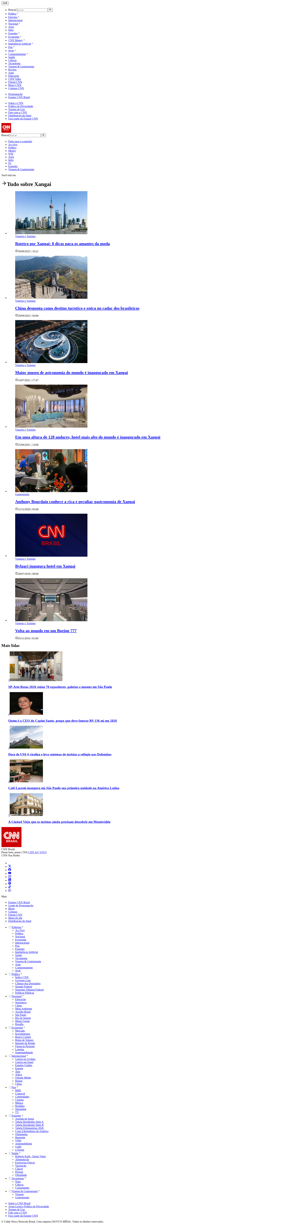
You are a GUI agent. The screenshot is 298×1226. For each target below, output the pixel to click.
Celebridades (22, 1096)
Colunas (12, 911)
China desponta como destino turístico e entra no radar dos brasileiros (77, 308)
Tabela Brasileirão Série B (29, 1125)
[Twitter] (9, 866)
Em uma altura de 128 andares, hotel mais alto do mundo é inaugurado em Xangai (87, 437)
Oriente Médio (23, 1077)
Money (12, 150)
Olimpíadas (21, 1134)
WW (10, 153)
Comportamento (17, 54)
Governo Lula (23, 980)
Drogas (19, 1171)
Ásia (17, 1071)
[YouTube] (9, 873)
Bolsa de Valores (24, 1040)
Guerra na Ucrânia (25, 1059)
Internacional (15, 20)
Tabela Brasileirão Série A (29, 1121)
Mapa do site (15, 917)
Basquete (20, 1137)
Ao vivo (12, 144)
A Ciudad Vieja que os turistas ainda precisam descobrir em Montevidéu (59, 822)
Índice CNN (22, 977)
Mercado (20, 1030)
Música (19, 1102)
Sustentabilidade (24, 1052)
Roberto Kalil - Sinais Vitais (30, 1156)
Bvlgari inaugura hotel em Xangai (45, 566)
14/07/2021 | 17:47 (28, 380)
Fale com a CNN (17, 112)
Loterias (19, 1049)
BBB (18, 1090)
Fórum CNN (15, 82)
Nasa (18, 1181)
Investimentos (22, 1033)
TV (17, 1112)
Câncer (19, 1168)
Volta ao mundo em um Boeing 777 (46, 630)
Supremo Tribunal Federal (29, 989)
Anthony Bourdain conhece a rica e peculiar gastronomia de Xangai (75, 501)
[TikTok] (9, 887)
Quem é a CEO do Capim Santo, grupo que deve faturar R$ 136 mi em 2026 (62, 720)
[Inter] (10, 863)
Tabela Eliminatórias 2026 (29, 1128)
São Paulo (20, 1014)
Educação (13, 75)
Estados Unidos (23, 1065)
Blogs (11, 908)
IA (9, 163)
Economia (13, 36)
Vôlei (18, 1140)
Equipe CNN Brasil (19, 97)
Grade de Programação (20, 905)
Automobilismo (23, 1143)
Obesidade (21, 1175)
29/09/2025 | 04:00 (28, 315)
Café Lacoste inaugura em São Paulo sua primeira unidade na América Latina (63, 788)
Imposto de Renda (25, 1043)
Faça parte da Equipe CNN (23, 118)
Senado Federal (23, 986)
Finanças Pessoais (25, 1046)
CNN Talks (14, 78)
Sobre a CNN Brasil (19, 1203)
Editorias (16, 927)
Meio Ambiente (23, 1008)
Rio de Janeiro (23, 1018)
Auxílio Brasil (23, 1011)
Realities (19, 1106)
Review (12, 69)
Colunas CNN (16, 88)
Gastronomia (22, 1197)
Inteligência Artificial (19, 43)
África (18, 1074)
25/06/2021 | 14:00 (28, 444)
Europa (19, 1068)
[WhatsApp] (9, 890)
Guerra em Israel (24, 1062)
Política (12, 13)
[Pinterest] (9, 883)
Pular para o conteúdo (20, 141)
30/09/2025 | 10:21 (28, 251)
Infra (10, 29)
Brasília (19, 1024)
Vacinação (20, 1165)
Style (11, 50)
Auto (11, 72)
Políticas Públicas (24, 992)
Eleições (12, 17)
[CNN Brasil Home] (20, 131)
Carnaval (20, 1093)
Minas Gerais (22, 1021)
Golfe (18, 1146)
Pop (10, 47)
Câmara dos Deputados (28, 983)
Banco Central (23, 1036)
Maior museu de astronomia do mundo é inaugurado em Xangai (71, 372)
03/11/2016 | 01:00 (28, 638)
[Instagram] (9, 876)
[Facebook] (9, 869)
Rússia (18, 1080)
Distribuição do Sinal (19, 115)
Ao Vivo (20, 930)
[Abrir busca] (50, 10)
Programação (15, 94)
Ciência (12, 60)
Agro (11, 26)
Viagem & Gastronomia (21, 66)
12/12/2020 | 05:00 (28, 509)
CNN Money (15, 40)
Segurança (21, 1002)
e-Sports (19, 1149)
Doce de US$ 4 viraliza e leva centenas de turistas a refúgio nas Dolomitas (59, 754)
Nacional (13, 23)
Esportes (13, 33)
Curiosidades (22, 1187)
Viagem (19, 1194)
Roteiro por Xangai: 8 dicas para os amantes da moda (62, 243)
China (18, 1083)
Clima (18, 1005)
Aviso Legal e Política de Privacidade (28, 1206)
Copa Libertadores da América (31, 1131)
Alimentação (22, 1159)
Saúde (11, 57)
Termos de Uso (16, 109)
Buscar (12, 9)
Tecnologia (14, 63)
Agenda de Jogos (24, 1118)
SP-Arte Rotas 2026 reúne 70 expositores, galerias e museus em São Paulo (60, 687)
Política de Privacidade (20, 106)
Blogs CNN (14, 85)
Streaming (20, 1109)
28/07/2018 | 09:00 (28, 573)
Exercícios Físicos (25, 1162)
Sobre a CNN (15, 103)
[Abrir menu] (5, 3)
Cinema (19, 1099)
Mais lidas (10, 645)
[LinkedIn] (9, 880)
